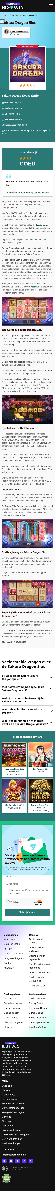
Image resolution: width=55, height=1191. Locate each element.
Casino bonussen (13, 1008)
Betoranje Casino (38, 1008)
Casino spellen (11, 1012)
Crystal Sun (32, 286)
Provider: (9, 103)
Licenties (8, 1027)
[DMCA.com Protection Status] (6, 1177)
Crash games (11, 1017)
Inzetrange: (10, 125)
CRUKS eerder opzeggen (15, 1134)
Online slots (10, 998)
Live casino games (14, 1022)
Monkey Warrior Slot (14, 805)
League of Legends (14, 958)
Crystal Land (41, 225)
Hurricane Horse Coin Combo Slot (14, 770)
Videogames (10, 939)
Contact (6, 1116)
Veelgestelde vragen (13, 1112)
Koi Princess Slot (40, 769)
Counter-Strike (12, 944)
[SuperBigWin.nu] (13, 5)
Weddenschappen (11, 1143)
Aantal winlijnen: (12, 119)
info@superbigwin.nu (14, 1154)
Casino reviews (37, 998)
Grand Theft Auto (13, 953)
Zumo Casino (36, 1012)
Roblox (7, 963)
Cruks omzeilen (37, 985)
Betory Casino (36, 1003)
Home (4, 15)
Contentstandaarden (13, 1108)
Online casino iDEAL (40, 972)
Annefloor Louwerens (19, 31)
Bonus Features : (12, 130)
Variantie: (9, 108)
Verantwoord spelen (13, 1103)
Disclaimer (7, 1125)
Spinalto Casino (37, 1017)
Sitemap (6, 1121)
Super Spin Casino (39, 1022)
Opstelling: (10, 114)
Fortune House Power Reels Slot (40, 806)
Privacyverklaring (11, 1130)
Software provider (12, 1139)
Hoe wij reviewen (11, 1099)
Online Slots (14, 15)
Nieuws (6, 1090)
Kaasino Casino (37, 1027)
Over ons (7, 1085)
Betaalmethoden (13, 1003)
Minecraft (9, 968)
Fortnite (8, 948)
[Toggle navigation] (51, 6)
